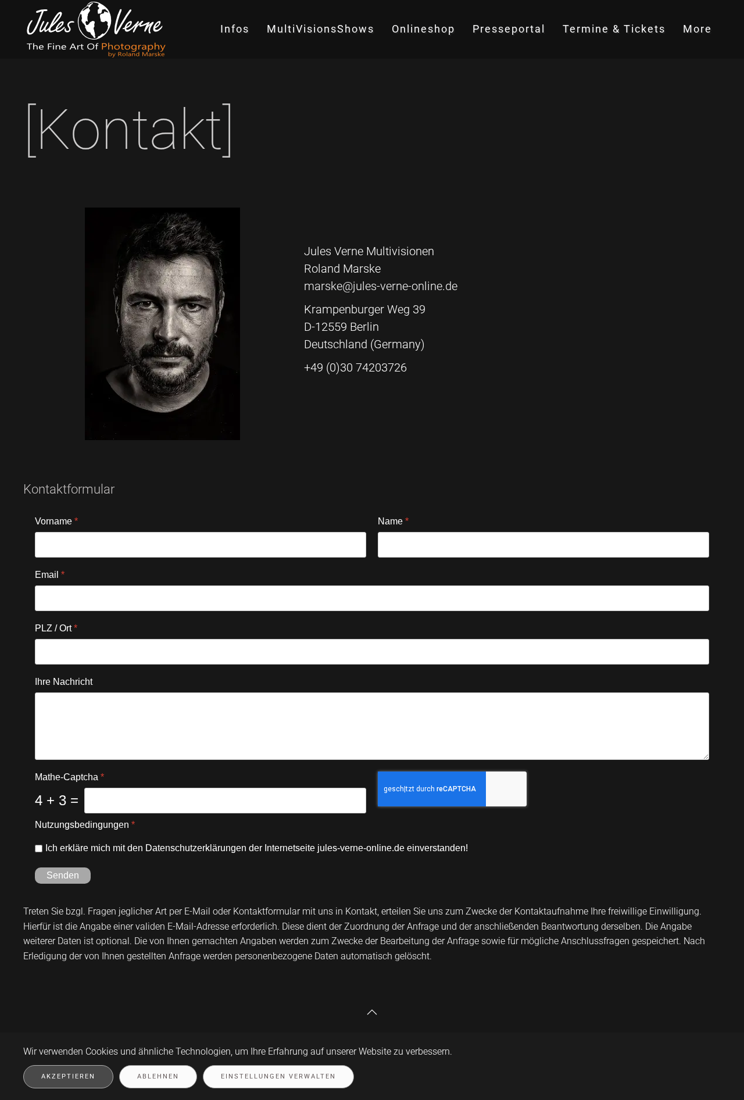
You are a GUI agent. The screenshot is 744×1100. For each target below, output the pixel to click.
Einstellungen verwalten (278, 1076)
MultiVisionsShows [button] (320, 29)
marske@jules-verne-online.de (380, 286)
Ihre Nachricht (63, 682)
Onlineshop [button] (423, 29)
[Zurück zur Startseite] (97, 29)
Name (393, 521)
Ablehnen (158, 1076)
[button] (372, 1012)
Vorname (56, 521)
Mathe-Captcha (69, 777)
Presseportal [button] (509, 29)
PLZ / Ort (56, 628)
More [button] (697, 29)
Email (50, 575)
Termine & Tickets (614, 29)
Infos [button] (234, 29)
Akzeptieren (68, 1076)
